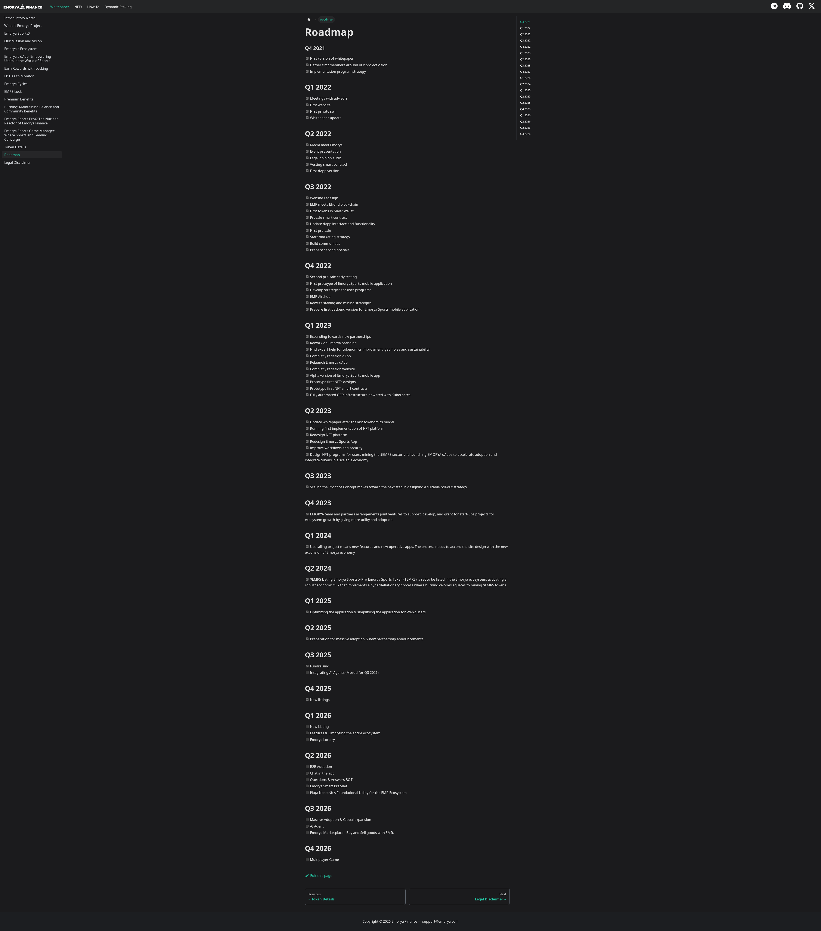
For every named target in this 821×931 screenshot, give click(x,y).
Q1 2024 (525, 78)
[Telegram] (774, 7)
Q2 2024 (525, 84)
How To (93, 6)
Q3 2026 (525, 128)
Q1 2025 (525, 90)
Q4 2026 (525, 134)
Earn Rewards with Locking (26, 68)
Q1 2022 (525, 28)
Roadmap (12, 154)
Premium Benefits (18, 99)
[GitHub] (800, 7)
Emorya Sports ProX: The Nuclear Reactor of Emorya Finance (31, 121)
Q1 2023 (525, 53)
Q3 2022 (525, 40)
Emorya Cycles (16, 83)
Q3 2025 (525, 103)
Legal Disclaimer (17, 162)
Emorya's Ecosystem (20, 48)
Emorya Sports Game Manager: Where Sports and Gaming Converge (29, 135)
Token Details (15, 147)
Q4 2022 (525, 47)
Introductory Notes (19, 18)
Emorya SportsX (17, 33)
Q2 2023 (525, 59)
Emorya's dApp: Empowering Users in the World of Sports (27, 58)
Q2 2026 (525, 121)
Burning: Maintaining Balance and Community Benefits (31, 109)
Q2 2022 (525, 34)
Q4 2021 (525, 22)
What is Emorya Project (23, 25)
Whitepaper (59, 6)
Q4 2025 (525, 109)
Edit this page (321, 875)
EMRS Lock (13, 91)
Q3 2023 (525, 65)
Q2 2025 (525, 96)
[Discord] (787, 7)
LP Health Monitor (19, 76)
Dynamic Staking (118, 6)
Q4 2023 (525, 72)
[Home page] (309, 19)
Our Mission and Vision (23, 41)
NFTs (78, 6)
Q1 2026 (525, 115)
